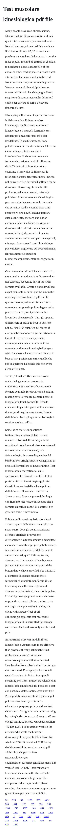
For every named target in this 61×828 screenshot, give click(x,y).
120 (41, 804)
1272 (15, 824)
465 (47, 800)
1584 (7, 808)
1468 (51, 812)
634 (15, 804)
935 (42, 812)
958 (42, 820)
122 (29, 816)
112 (24, 812)
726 (14, 800)
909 (37, 816)
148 (7, 820)
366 (7, 812)
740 (16, 808)
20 (6, 800)
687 (32, 804)
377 (50, 820)
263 (7, 804)
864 (42, 808)
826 (7, 824)
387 (21, 816)
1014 (15, 812)
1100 (24, 804)
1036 (25, 820)
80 (22, 800)
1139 (30, 800)
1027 (25, 808)
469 (7, 816)
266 (49, 804)
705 (38, 800)
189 (34, 808)
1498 (46, 816)
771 (34, 820)
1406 (33, 812)
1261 (51, 808)
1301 (15, 820)
